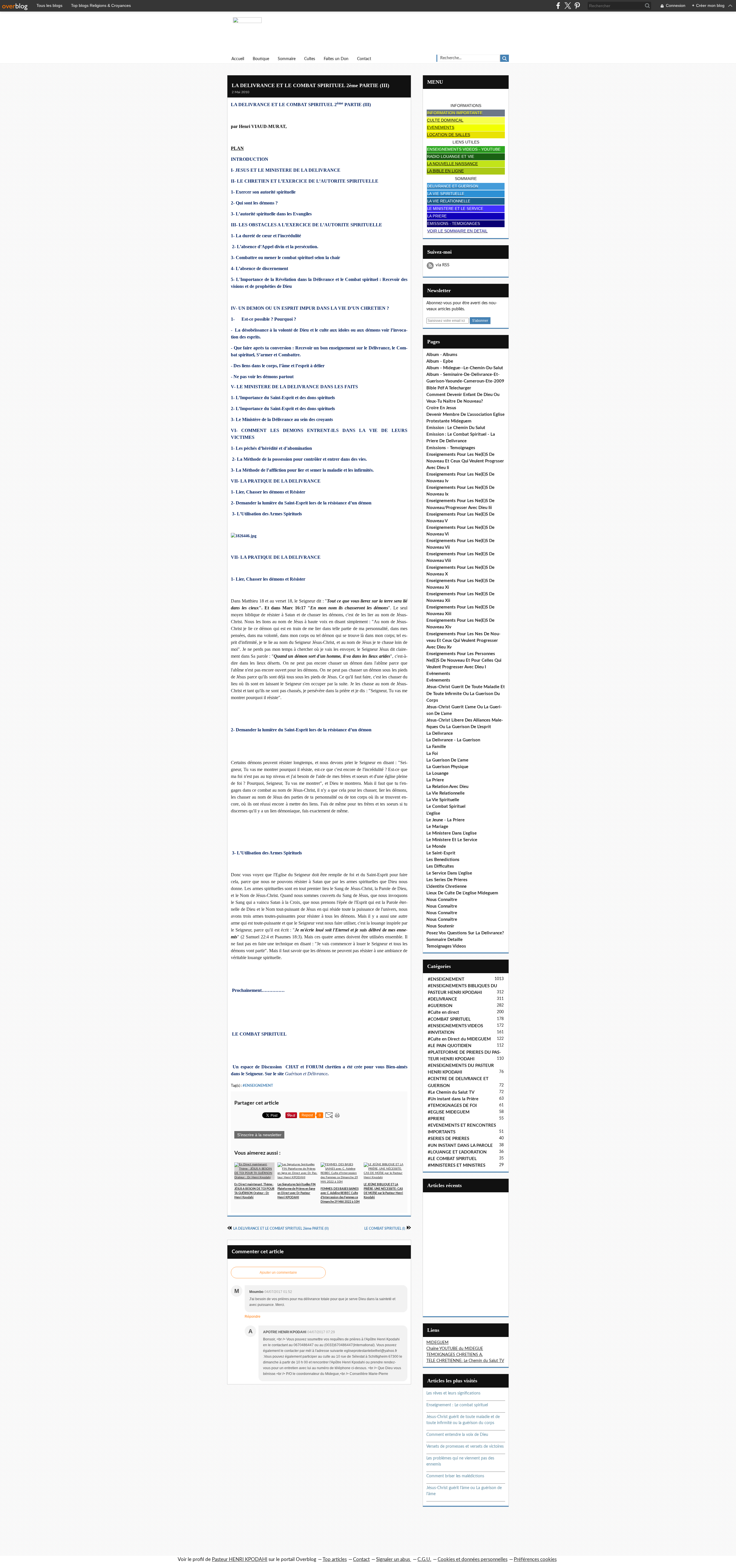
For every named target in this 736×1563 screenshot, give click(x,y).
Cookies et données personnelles (472, 1559)
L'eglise (433, 813)
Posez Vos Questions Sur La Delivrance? (465, 933)
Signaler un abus (393, 1559)
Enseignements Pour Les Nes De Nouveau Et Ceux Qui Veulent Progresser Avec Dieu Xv (463, 640)
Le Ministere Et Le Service (451, 840)
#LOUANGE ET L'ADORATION (457, 1152)
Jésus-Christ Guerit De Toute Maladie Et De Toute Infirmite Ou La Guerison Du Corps (465, 693)
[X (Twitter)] (567, 5)
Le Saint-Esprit (440, 853)
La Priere (435, 780)
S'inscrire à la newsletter (259, 1134)
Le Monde (436, 846)
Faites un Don (336, 59)
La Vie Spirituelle (442, 800)
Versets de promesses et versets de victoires (465, 1447)
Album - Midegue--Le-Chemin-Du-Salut (464, 368)
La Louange (437, 773)
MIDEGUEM (437, 1343)
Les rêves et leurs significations (453, 1393)
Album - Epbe (439, 361)
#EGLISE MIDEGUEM (448, 1112)
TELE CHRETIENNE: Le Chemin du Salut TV (465, 1361)
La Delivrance (439, 733)
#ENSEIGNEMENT (258, 1085)
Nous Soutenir (440, 926)
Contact (364, 59)
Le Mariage (437, 826)
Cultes (309, 59)
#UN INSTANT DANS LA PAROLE (460, 1145)
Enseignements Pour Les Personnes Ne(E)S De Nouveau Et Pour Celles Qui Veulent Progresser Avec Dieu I (463, 660)
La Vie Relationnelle (445, 793)
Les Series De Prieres (446, 880)
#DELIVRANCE (442, 999)
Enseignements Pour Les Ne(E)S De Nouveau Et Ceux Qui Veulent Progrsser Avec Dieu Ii (465, 461)
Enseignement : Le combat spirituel (457, 1405)
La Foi (432, 753)
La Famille (436, 747)
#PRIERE (436, 1119)
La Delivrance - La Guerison (453, 740)
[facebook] (558, 5)
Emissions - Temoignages (450, 448)
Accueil (237, 59)
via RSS (442, 265)
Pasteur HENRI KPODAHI (239, 1559)
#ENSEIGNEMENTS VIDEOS (455, 1026)
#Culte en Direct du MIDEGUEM (459, 1039)
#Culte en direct (443, 1012)
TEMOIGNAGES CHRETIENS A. (454, 1355)
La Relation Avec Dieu (447, 787)
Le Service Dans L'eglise (449, 873)
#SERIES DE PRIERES (448, 1139)
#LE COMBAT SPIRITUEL (452, 1159)
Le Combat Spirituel (445, 806)
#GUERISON (440, 1006)
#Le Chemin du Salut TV (451, 1092)
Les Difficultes (440, 866)
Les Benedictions (442, 860)
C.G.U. (424, 1559)
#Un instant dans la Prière (453, 1099)
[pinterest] (577, 5)
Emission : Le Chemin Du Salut (455, 428)
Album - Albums (441, 355)
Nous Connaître (441, 900)
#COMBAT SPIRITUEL (449, 1019)
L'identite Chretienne (446, 886)
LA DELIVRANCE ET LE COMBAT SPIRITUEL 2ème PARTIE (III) (310, 85)
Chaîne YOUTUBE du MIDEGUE (454, 1349)
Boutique (261, 59)
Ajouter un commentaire (278, 1273)
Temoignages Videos (446, 946)
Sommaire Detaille (444, 940)
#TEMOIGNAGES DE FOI (452, 1105)
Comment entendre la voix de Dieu (457, 1435)
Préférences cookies (535, 1559)
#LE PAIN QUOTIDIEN (449, 1046)
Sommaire (287, 59)
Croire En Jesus (441, 408)
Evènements (438, 674)
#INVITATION (441, 1032)
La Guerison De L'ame (447, 760)
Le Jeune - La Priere (445, 820)
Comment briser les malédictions (455, 1476)
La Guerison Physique (447, 767)
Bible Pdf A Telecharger (448, 388)
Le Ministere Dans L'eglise (451, 833)
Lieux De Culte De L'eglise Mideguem (462, 893)
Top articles (335, 1559)
